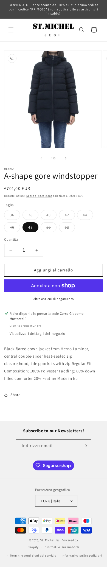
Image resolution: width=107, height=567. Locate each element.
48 (30, 227)
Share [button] (15, 394)
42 (70, 216)
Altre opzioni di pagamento (53, 299)
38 (33, 216)
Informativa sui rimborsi (61, 547)
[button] (11, 30)
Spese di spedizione (39, 196)
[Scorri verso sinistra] (41, 158)
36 (15, 216)
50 (51, 228)
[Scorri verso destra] (66, 158)
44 (88, 216)
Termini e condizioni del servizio (33, 555)
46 (15, 228)
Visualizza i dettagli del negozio (38, 333)
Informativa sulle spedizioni (81, 555)
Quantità (11, 239)
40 (51, 216)
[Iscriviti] (85, 445)
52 (70, 228)
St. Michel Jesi (50, 540)
